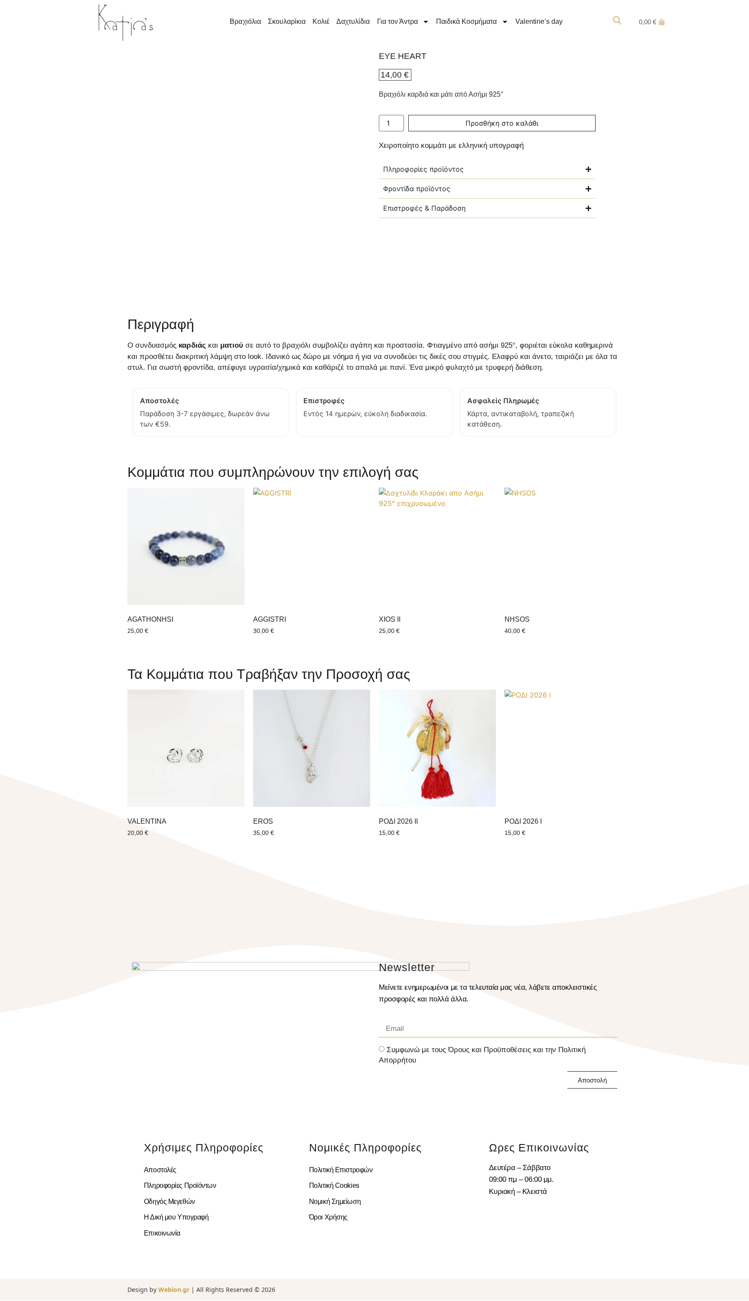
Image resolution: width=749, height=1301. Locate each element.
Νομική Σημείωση (335, 1201)
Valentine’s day (539, 21)
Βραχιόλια (245, 21)
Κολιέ (321, 21)
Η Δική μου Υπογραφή (176, 1217)
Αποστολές (160, 1170)
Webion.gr (173, 1289)
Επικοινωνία (162, 1233)
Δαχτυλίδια (353, 21)
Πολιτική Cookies (334, 1185)
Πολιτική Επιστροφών (340, 1170)
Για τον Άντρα (397, 21)
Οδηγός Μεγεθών (169, 1201)
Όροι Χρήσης (328, 1217)
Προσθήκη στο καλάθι (502, 123)
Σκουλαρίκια (287, 21)
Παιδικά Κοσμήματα (466, 21)
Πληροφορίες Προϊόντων (180, 1185)
